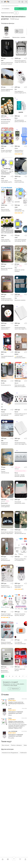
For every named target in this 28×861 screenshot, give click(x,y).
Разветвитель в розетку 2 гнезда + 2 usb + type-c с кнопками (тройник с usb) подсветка (6, 586)
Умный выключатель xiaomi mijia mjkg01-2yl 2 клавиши (21, 443)
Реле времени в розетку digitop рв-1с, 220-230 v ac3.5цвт (20, 92)
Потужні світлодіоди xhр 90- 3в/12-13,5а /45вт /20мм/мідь (6, 151)
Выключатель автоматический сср (20, 532)
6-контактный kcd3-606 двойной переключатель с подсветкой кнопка (6, 414)
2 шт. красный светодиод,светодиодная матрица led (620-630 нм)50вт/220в (21, 643)
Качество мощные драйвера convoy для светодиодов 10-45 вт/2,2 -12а (6, 643)
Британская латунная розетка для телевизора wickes (6, 269)
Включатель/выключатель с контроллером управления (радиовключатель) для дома (7, 671)
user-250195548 (12, 731)
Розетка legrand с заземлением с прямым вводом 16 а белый (6, 328)
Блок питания (5, 745)
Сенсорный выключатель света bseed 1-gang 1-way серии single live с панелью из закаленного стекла (20, 502)
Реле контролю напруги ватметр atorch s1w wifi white (6, 210)
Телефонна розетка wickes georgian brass (7, 299)
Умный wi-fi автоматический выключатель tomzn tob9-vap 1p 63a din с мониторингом (6, 559)
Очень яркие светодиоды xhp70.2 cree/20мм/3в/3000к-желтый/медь (7, 181)
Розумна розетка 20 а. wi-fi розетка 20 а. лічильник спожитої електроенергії (20, 559)
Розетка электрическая (5, 472)
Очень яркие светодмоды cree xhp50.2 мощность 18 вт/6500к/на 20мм (20, 210)
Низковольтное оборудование (10, 752)
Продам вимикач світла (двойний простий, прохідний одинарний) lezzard (6, 506)
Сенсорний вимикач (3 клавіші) (7, 357)
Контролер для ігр (6, 385)
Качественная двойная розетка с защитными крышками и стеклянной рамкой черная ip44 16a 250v (7, 532)
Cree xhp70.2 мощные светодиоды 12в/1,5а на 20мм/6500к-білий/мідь (21, 240)
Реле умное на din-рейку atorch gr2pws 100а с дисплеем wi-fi (21, 385)
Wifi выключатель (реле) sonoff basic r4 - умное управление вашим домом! (21, 121)
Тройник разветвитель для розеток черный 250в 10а (7, 63)
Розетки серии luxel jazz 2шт (20, 669)
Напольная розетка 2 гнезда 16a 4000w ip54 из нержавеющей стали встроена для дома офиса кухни (21, 61)
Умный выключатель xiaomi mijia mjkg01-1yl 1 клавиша (20, 328)
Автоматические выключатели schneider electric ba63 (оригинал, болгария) (6, 122)
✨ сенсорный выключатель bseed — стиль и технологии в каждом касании (20, 357)
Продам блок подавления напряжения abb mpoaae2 (5, 443)
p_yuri (9, 708)
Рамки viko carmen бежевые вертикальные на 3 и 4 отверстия (21, 270)
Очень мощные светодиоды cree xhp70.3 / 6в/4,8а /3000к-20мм (5, 240)
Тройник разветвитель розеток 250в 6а (7, 90)
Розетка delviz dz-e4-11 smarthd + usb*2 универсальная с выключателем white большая (21, 414)
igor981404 (11, 699)
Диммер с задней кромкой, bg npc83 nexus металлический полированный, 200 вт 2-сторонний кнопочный (21, 475)
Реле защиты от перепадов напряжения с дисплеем (19, 586)
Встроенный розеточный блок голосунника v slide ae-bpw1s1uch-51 (20, 181)
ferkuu (10, 718)
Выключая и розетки (20, 300)
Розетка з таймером (16, 745)
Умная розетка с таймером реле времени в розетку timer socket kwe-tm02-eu (20, 151)
